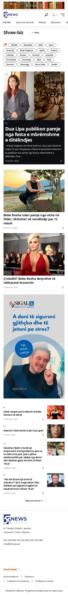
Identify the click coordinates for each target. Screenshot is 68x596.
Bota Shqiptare (26, 50)
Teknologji (24, 64)
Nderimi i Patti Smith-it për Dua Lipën (23, 430)
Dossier (23, 55)
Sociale (54, 64)
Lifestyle (10, 55)
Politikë (14, 45)
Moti (39, 59)
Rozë (49, 59)
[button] (46, 14)
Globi (40, 45)
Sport (51, 45)
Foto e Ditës (40, 64)
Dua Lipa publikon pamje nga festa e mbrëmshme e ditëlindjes (32, 134)
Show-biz (10, 50)
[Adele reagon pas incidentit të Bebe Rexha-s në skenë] (56, 412)
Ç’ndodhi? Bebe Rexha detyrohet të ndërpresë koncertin (29, 280)
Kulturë (54, 50)
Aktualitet (28, 45)
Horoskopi (26, 59)
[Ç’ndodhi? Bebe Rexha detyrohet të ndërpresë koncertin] (34, 254)
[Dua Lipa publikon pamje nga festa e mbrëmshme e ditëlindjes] (34, 96)
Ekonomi (10, 64)
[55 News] (10, 15)
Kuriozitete (11, 59)
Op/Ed (42, 50)
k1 (6, 123)
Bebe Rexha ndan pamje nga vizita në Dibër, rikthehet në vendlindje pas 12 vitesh (31, 219)
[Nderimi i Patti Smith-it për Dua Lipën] (56, 431)
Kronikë (35, 55)
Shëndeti (49, 55)
